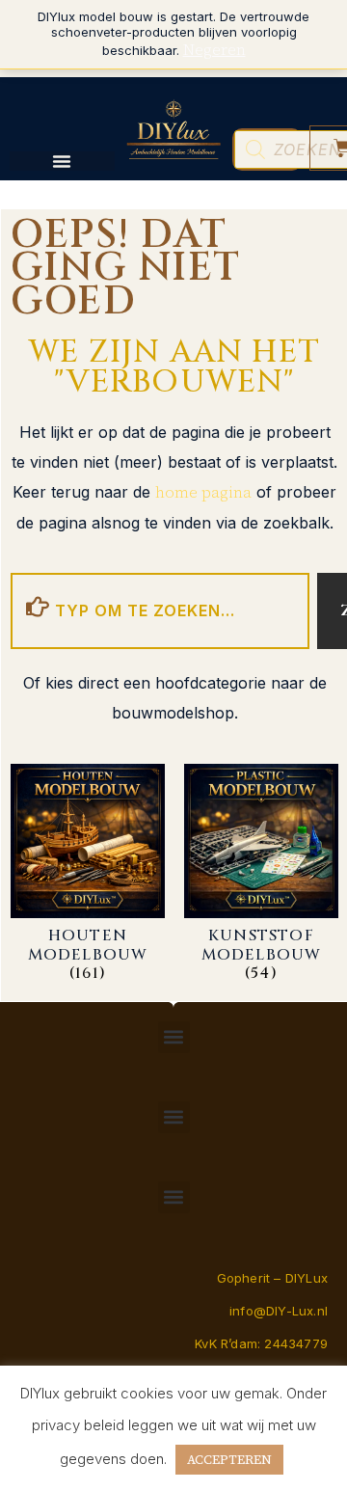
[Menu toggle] (61, 161)
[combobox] (160, 611)
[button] (174, 1037)
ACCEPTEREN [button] (229, 1459)
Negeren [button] (214, 49)
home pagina (203, 491)
